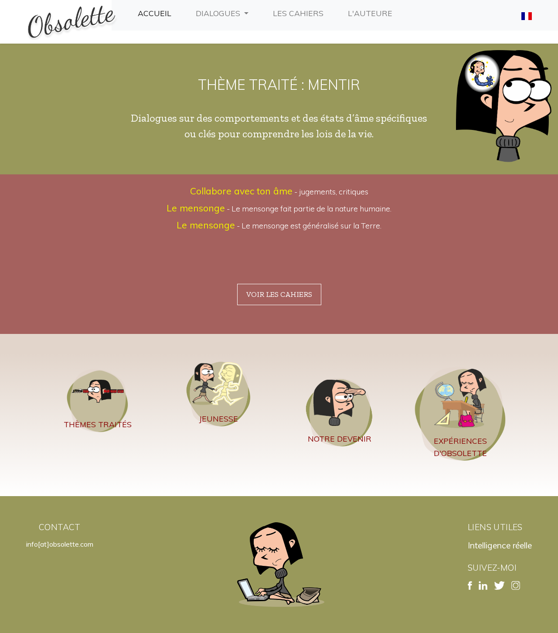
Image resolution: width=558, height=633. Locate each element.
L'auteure (372, 13)
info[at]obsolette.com (59, 544)
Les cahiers (300, 13)
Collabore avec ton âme (241, 191)
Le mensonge (196, 208)
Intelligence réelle (500, 545)
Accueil (156, 13)
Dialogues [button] (219, 13)
